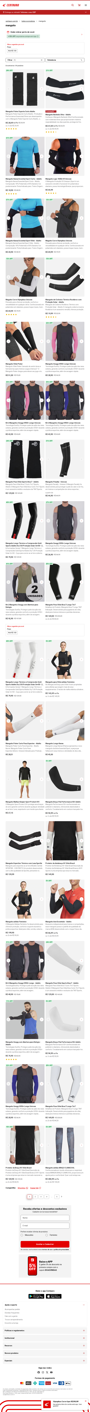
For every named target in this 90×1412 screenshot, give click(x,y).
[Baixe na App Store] (54, 1296)
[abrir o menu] (86, 5)
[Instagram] (42, 1372)
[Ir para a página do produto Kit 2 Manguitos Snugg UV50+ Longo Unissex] (25, 400)
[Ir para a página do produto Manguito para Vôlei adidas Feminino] (64, 659)
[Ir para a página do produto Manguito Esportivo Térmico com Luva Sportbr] (25, 840)
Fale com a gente (11, 1316)
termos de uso (47, 1249)
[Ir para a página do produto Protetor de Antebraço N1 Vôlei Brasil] (64, 840)
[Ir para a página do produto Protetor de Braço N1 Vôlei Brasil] (25, 1145)
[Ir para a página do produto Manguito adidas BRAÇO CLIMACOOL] (64, 1145)
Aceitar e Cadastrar (45, 1244)
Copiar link (34, 1188)
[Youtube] (51, 1372)
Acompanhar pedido (12, 1309)
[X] (47, 1372)
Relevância (51, 60)
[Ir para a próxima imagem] (42, 89)
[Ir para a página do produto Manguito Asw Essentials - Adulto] (64, 899)
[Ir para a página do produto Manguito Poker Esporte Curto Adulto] (25, 88)
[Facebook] (38, 1372)
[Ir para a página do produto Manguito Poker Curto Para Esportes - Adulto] (25, 720)
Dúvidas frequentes (12, 1313)
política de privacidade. (61, 1249)
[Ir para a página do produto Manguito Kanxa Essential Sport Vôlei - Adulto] (25, 218)
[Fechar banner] (85, 1401)
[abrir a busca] (72, 5)
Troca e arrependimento (14, 1320)
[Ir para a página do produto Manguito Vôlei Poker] (25, 341)
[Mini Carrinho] (79, 5)
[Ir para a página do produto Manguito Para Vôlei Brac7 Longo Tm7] (64, 582)
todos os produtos (28, 21)
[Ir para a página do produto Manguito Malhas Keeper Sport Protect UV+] (25, 779)
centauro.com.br (12, 21)
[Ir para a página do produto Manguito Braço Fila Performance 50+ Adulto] (64, 779)
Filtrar (12, 60)
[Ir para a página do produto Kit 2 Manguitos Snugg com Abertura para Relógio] (25, 582)
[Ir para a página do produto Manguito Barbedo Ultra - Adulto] (64, 88)
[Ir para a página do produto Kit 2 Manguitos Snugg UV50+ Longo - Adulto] (25, 960)
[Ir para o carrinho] (79, 5)
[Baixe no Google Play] (36, 1296)
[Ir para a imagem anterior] (8, 89)
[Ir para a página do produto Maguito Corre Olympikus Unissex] (64, 218)
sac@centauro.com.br (9, 1394)
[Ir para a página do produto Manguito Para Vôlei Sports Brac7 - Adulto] (25, 459)
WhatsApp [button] (21, 1188)
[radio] (12, 51)
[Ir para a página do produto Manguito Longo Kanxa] (64, 720)
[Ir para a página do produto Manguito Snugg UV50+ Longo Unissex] (64, 341)
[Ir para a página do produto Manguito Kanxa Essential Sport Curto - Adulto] (25, 156)
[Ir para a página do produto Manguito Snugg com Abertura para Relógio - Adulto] (25, 1019)
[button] (45, 32)
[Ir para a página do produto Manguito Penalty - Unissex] (64, 459)
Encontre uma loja (11, 1323)
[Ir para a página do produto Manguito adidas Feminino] (25, 899)
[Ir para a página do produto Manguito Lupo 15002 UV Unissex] (64, 156)
